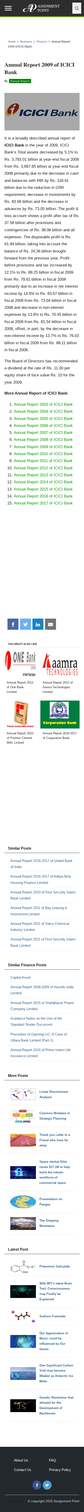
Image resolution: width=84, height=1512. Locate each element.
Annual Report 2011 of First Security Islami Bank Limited (42, 942)
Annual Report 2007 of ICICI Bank (43, 432)
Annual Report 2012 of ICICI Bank (43, 468)
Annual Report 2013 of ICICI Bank (43, 475)
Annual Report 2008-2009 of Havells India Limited (42, 990)
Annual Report (20, 81)
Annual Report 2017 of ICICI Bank (43, 503)
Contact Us (22, 1470)
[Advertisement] (42, 570)
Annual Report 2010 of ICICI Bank (43, 453)
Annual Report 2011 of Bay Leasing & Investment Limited (38, 911)
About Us (21, 1460)
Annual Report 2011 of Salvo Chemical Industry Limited (39, 927)
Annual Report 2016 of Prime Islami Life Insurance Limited (40, 1053)
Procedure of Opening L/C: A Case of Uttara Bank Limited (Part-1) (38, 1037)
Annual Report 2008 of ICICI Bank (43, 439)
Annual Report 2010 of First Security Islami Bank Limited (43, 895)
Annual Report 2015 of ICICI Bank (43, 489)
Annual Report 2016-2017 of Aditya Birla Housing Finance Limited (40, 879)
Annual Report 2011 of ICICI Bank (43, 460)
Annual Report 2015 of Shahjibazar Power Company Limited (42, 1006)
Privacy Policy (60, 1470)
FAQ (52, 1460)
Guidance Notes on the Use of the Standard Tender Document (36, 1021)
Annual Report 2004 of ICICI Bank (43, 411)
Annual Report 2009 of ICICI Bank (43, 446)
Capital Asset (20, 977)
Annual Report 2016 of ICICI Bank (43, 496)
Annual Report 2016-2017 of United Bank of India (41, 864)
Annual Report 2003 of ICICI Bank (43, 404)
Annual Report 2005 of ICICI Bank (43, 418)
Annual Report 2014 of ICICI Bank (43, 482)
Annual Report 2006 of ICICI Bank (43, 425)
